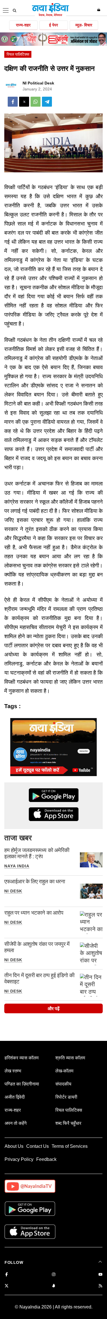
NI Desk (13, 891)
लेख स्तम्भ (13, 1070)
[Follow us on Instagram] (54, 1274)
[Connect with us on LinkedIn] (54, 1286)
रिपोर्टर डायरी (66, 1097)
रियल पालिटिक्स (18, 54)
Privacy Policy (19, 1159)
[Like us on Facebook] (7, 1274)
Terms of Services (70, 1146)
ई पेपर (53, 25)
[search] (14, 10)
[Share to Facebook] (13, 102)
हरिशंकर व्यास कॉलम (22, 1057)
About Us (14, 1146)
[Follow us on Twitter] (7, 1286)
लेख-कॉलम (64, 1070)
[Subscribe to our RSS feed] (100, 1286)
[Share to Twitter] (24, 102)
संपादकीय (63, 1084)
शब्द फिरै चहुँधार (68, 1123)
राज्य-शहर (23, 25)
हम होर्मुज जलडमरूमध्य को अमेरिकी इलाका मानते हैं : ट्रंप (36, 853)
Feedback (46, 1159)
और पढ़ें (54, 1008)
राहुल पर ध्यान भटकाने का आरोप (33, 913)
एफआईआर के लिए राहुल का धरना (34, 881)
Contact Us (37, 1146)
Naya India (16, 866)
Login (99, 9)
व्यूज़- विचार (83, 25)
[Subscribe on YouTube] (100, 1274)
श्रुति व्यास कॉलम (70, 1057)
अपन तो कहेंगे (16, 1123)
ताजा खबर (18, 838)
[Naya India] (50, 15)
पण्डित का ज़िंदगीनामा (22, 1084)
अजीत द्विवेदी (15, 1097)
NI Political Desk (38, 83)
